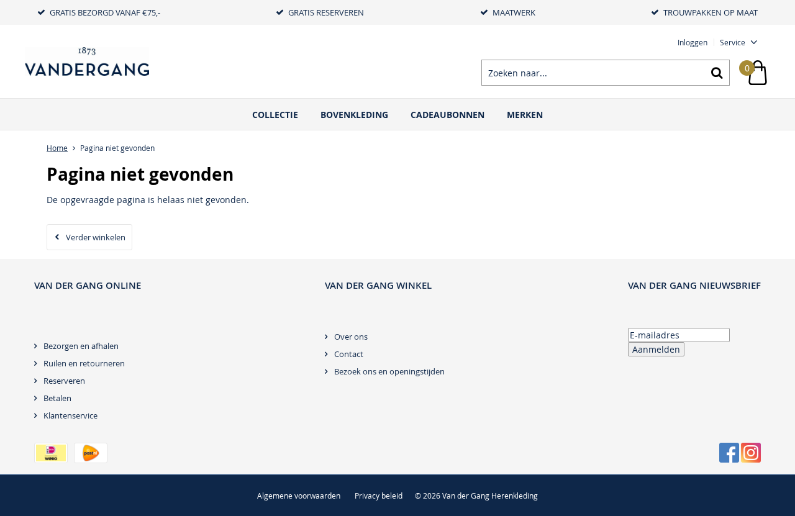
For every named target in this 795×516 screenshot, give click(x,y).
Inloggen (692, 42)
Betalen (57, 398)
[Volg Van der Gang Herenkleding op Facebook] (729, 453)
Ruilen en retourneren (84, 363)
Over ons (351, 336)
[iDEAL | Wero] (51, 453)
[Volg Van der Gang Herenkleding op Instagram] (751, 453)
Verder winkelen (95, 237)
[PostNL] (90, 453)
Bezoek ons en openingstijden (389, 371)
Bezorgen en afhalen (81, 345)
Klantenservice (70, 415)
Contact (348, 354)
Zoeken (716, 72)
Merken (525, 114)
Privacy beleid (378, 495)
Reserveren (64, 380)
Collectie (275, 114)
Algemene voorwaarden (298, 495)
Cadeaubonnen (447, 114)
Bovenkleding (354, 114)
